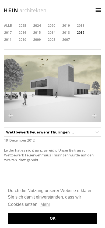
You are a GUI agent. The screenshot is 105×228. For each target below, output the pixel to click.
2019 (66, 25)
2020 (51, 25)
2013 (66, 32)
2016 (22, 32)
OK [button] (52, 218)
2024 (37, 25)
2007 (66, 39)
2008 (51, 39)
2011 (8, 39)
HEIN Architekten (25, 10)
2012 (80, 32)
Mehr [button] (45, 204)
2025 (22, 25)
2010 (22, 39)
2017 (8, 32)
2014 (51, 32)
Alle (8, 25)
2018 (80, 25)
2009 (37, 39)
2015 (37, 32)
